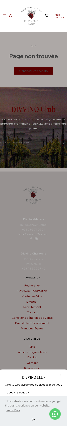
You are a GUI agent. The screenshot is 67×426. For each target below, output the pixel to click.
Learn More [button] (13, 410)
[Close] (61, 375)
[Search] (11, 16)
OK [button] (33, 419)
